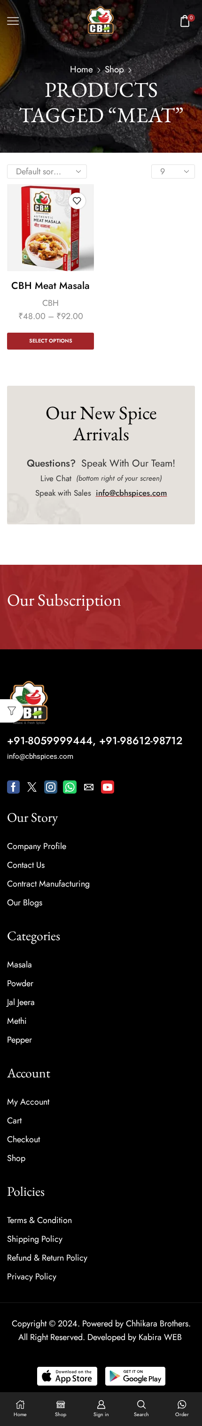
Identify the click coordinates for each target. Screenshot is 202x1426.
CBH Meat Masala (50, 286)
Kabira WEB (160, 1337)
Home (81, 69)
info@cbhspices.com (131, 493)
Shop (114, 69)
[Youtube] (107, 787)
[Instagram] (50, 787)
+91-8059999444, (51, 740)
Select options (50, 340)
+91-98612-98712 (140, 740)
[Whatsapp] (70, 787)
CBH (50, 303)
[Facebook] (13, 787)
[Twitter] (32, 787)
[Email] (88, 787)
